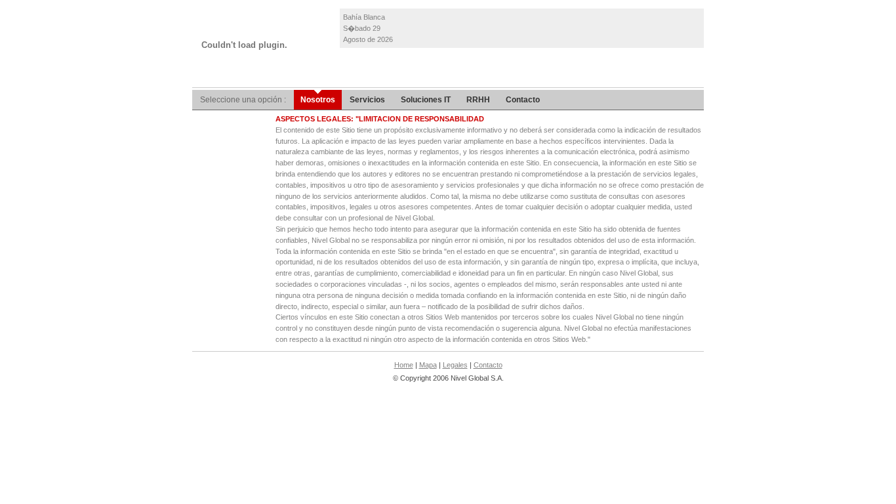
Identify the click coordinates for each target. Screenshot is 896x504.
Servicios (367, 99)
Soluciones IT (426, 99)
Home (403, 365)
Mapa (428, 365)
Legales (455, 365)
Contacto (523, 99)
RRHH (478, 99)
